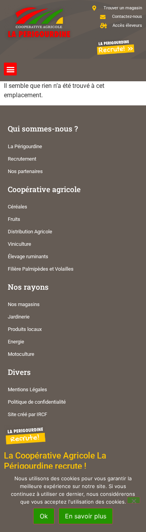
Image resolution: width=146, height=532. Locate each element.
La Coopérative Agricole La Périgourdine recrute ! (55, 460)
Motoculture (21, 354)
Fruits (14, 219)
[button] (10, 69)
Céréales (17, 207)
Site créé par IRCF (27, 414)
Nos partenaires (25, 171)
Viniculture (19, 244)
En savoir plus (85, 516)
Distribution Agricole (30, 231)
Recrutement (22, 159)
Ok (44, 516)
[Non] (133, 500)
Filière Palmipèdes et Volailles (41, 269)
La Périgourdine (25, 146)
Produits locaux (25, 329)
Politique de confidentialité (37, 402)
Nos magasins (24, 304)
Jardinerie (19, 317)
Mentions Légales (27, 389)
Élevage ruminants (28, 256)
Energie (16, 342)
